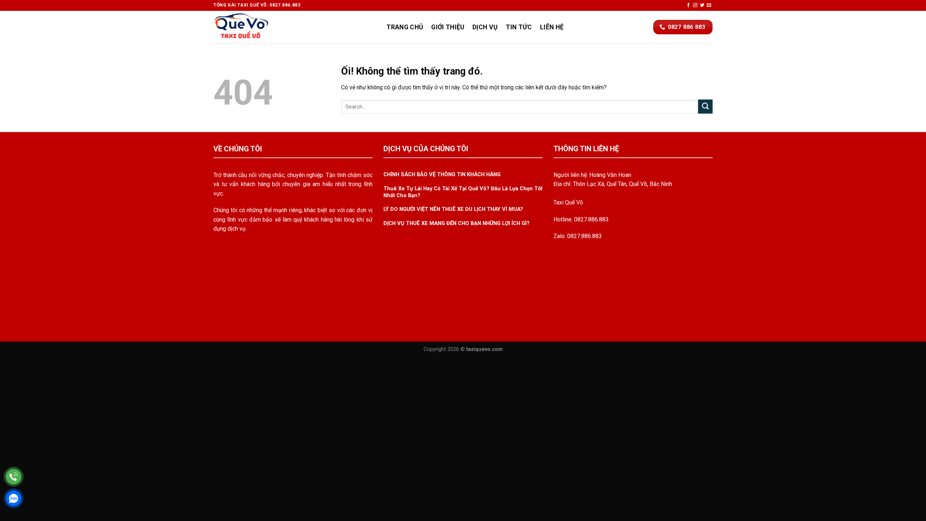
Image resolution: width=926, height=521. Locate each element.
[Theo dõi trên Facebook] (688, 5)
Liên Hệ (552, 27)
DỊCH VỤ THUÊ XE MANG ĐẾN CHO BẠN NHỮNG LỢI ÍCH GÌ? (456, 223)
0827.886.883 (591, 219)
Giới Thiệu (447, 27)
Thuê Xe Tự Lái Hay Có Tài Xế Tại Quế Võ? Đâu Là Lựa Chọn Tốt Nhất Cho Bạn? (463, 192)
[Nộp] (705, 106)
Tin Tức (519, 27)
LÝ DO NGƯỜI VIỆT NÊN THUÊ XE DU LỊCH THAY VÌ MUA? (453, 209)
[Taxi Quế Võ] (249, 27)
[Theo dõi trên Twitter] (702, 5)
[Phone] (13, 477)
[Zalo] (13, 498)
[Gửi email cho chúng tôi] (709, 5)
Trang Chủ (404, 27)
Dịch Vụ (485, 27)
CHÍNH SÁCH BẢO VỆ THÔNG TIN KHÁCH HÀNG (442, 174)
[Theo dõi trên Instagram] (695, 5)
